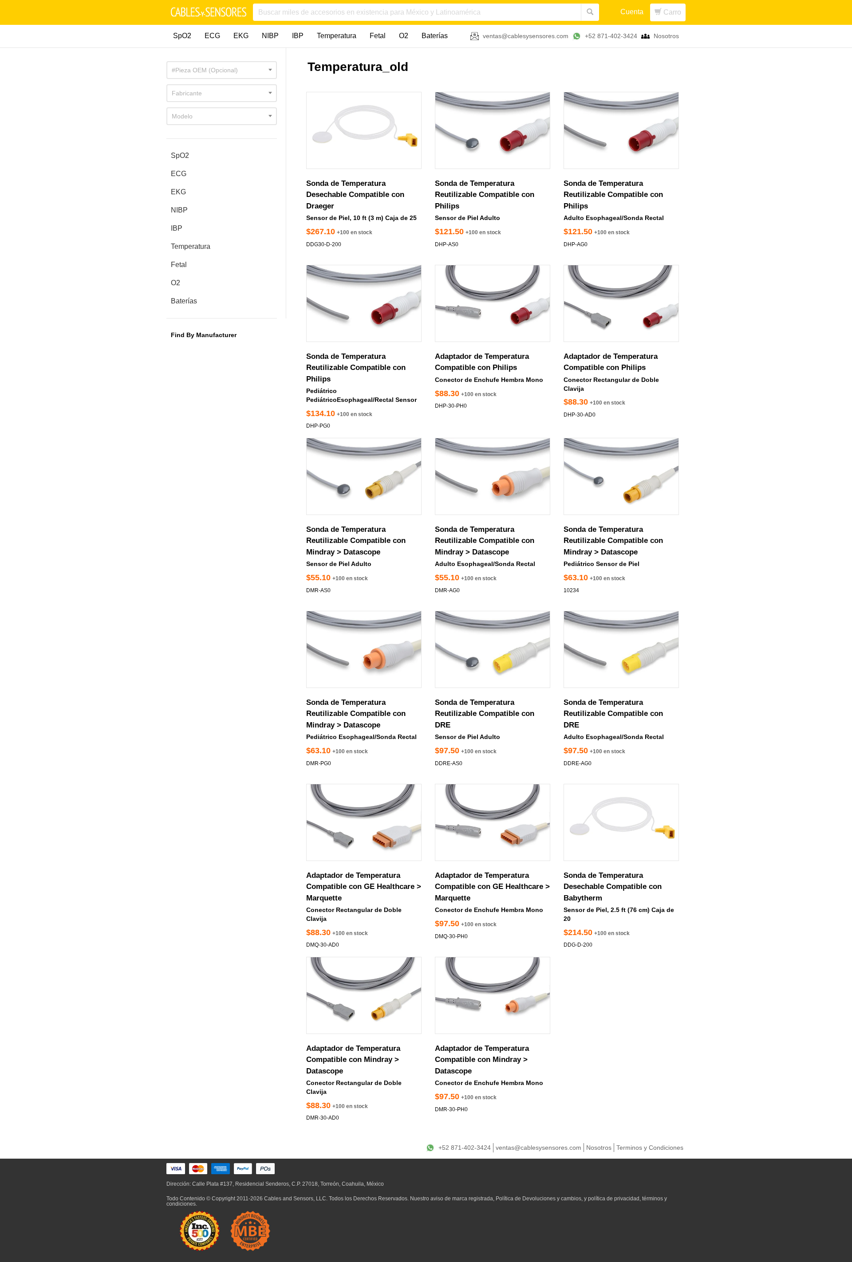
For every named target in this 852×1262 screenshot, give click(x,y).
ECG (212, 35)
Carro (671, 12)
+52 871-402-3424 (611, 35)
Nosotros (666, 35)
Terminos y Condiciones (649, 1147)
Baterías (435, 35)
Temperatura (336, 35)
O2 (403, 35)
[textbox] (221, 70)
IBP (298, 35)
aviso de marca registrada (461, 1198)
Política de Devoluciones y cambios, (539, 1198)
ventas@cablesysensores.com (525, 35)
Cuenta (631, 12)
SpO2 (182, 35)
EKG (240, 35)
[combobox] (221, 70)
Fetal (378, 35)
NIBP (270, 35)
